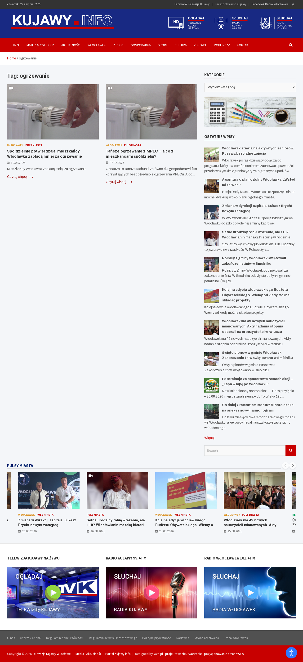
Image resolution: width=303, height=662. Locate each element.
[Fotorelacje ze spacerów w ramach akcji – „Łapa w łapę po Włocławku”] (211, 385)
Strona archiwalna (206, 638)
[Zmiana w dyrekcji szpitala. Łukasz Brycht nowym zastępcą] (211, 212)
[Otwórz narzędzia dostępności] (291, 652)
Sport (163, 45)
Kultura (181, 45)
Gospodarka (141, 45)
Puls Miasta (33, 145)
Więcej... (210, 438)
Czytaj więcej (17, 176)
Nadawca (182, 638)
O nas (11, 638)
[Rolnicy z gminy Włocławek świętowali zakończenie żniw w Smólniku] (211, 264)
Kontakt (243, 45)
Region (118, 45)
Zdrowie (200, 45)
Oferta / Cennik (30, 638)
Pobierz (220, 45)
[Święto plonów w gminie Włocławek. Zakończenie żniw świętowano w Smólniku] (211, 359)
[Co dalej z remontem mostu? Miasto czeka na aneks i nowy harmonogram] (211, 411)
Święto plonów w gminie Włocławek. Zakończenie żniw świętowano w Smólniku (257, 525)
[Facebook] (293, 4)
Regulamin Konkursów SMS (65, 638)
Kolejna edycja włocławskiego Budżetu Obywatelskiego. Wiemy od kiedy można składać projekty (256, 295)
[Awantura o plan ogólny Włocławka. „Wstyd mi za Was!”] (211, 186)
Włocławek (97, 45)
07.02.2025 (117, 162)
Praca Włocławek (236, 638)
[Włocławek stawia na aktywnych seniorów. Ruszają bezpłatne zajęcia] (211, 155)
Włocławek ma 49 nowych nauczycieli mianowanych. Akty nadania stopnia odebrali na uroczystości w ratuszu (253, 326)
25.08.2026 (101, 531)
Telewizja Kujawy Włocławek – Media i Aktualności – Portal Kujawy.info (81, 654)
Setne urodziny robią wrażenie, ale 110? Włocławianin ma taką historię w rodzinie (50, 525)
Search (290, 450)
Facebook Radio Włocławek (270, 4)
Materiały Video (39, 45)
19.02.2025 (18, 162)
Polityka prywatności (157, 638)
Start (15, 45)
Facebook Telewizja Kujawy (191, 4)
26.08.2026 (32, 531)
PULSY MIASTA (20, 465)
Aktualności (70, 45)
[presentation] (285, 465)
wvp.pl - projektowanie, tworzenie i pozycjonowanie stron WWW (199, 654)
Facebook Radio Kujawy (230, 4)
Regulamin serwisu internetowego (113, 638)
